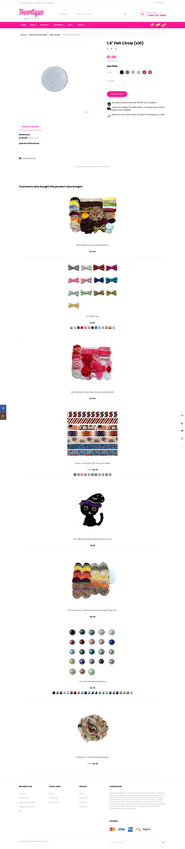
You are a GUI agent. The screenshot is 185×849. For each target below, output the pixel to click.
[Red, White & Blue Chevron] (75, 474)
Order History (54, 802)
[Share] (107, 49)
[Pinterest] (116, 49)
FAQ (20, 811)
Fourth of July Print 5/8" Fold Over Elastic (92, 463)
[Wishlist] (157, 25)
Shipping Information (27, 807)
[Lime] (106, 693)
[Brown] (117, 693)
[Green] (92, 693)
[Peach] (78, 693)
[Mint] (103, 327)
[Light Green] (99, 693)
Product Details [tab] (30, 126)
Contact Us (83, 798)
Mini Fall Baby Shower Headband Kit (92, 245)
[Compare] (151, 25)
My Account (53, 798)
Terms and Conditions (27, 802)
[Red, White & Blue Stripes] (78, 474)
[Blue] (85, 693)
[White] (133, 72)
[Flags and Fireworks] (92, 474)
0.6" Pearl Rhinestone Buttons (93, 681)
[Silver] (71, 327)
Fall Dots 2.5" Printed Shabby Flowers (92, 757)
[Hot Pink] (144, 72)
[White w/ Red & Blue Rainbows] (103, 474)
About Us (22, 793)
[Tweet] (111, 49)
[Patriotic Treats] (96, 474)
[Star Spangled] (85, 474)
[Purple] (110, 693)
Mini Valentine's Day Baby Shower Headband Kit (92, 392)
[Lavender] (113, 693)
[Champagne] (124, 693)
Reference (24, 134)
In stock (23, 138)
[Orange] (127, 693)
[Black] (122, 72)
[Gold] (106, 327)
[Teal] (96, 693)
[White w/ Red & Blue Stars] (99, 474)
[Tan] (120, 693)
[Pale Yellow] (113, 327)
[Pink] (150, 72)
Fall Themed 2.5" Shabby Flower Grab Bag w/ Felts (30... (92, 610)
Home (51, 793)
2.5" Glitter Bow (92, 316)
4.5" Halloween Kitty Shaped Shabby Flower (92, 539)
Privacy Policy (24, 798)
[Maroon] (75, 693)
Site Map (82, 807)
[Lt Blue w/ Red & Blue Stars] (106, 474)
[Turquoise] (96, 327)
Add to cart (117, 94)
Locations (83, 802)
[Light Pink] (89, 327)
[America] (82, 474)
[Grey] (127, 72)
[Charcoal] (61, 693)
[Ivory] (139, 72)
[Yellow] (110, 327)
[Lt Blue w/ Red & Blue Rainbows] (110, 474)
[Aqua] (99, 327)
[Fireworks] (89, 474)
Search (82, 793)
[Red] (78, 327)
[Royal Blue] (92, 327)
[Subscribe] (163, 842)
